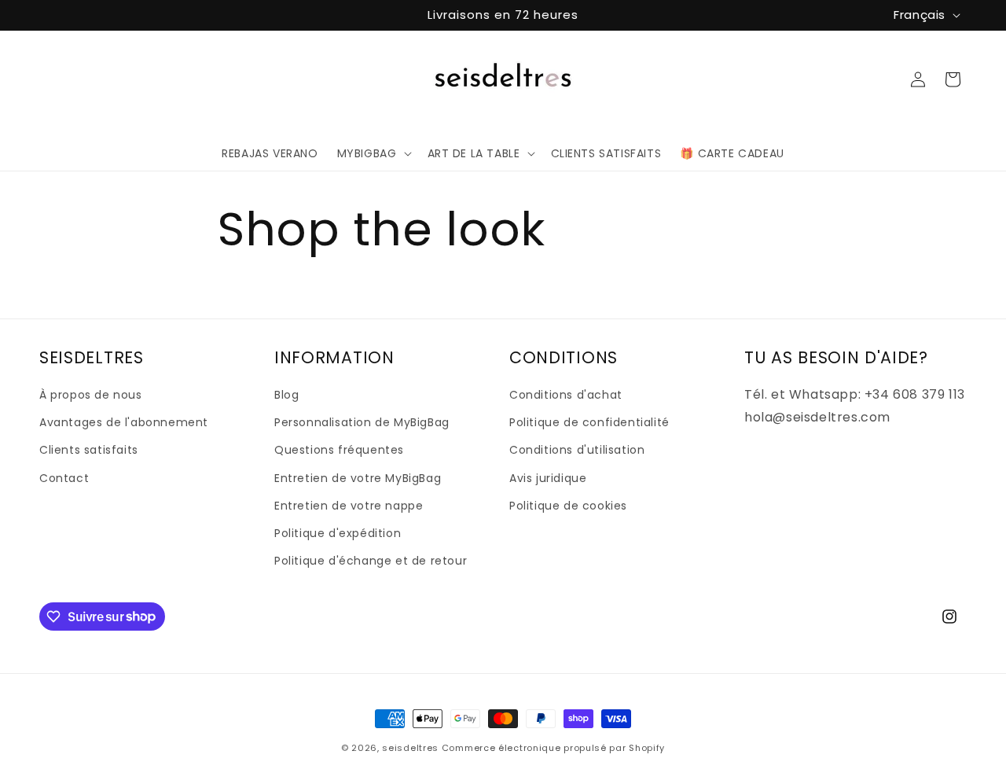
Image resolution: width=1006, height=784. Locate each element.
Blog (286, 395)
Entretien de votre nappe (348, 505)
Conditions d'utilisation (576, 450)
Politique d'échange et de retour (370, 561)
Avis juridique (547, 478)
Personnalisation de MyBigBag (362, 422)
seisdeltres (410, 748)
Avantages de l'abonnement (123, 422)
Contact (64, 478)
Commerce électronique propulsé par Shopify (553, 748)
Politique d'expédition (337, 533)
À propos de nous (90, 395)
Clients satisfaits (88, 450)
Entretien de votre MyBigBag (357, 478)
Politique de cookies (568, 505)
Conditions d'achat (565, 395)
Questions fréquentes (339, 450)
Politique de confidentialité (589, 422)
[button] (373, 153)
